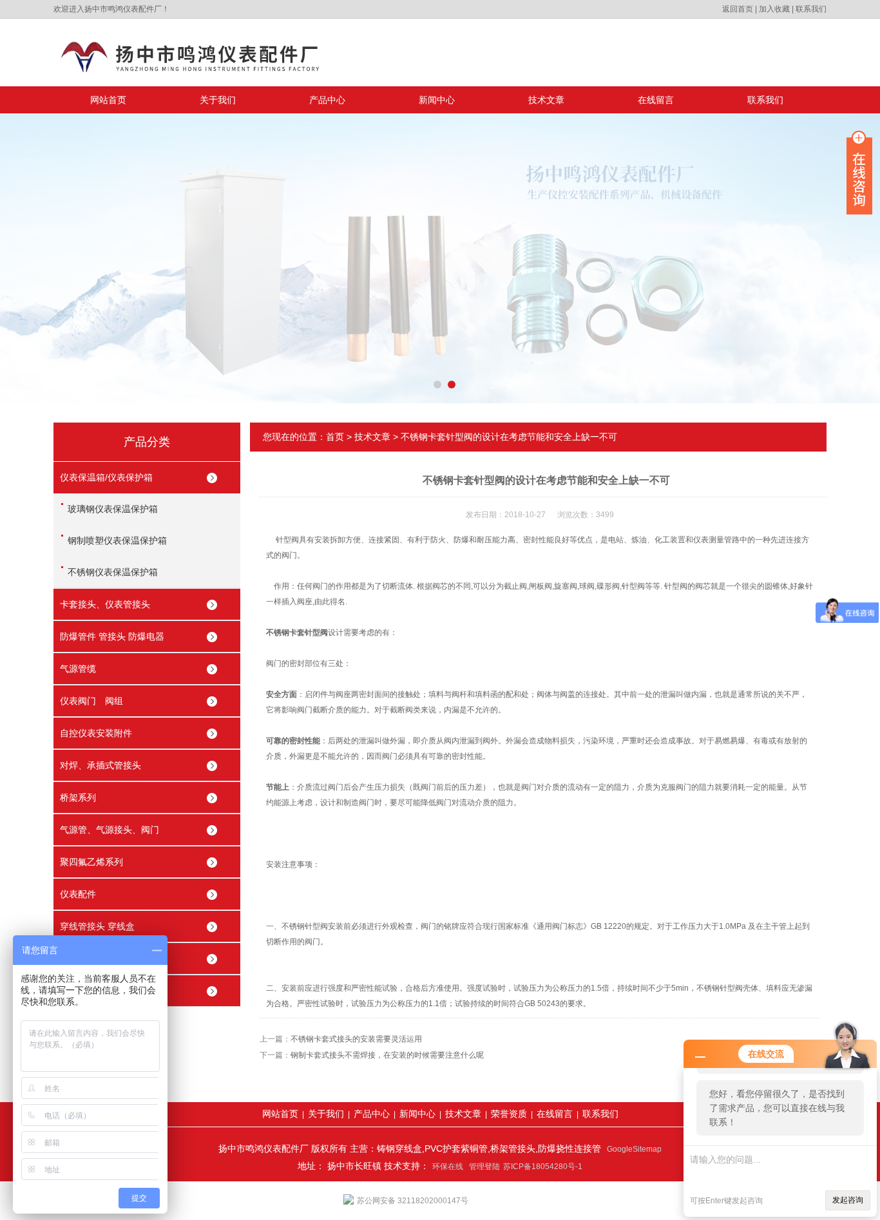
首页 (335, 437)
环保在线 (447, 1166)
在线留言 (656, 100)
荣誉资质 (509, 1114)
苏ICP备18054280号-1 (542, 1166)
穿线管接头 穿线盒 (97, 926)
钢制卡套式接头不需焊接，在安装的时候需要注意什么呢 (387, 1055)
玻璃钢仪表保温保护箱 (113, 509)
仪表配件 (78, 894)
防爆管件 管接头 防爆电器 (112, 636)
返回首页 (737, 9)
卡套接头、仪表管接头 (105, 604)
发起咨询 (847, 1200)
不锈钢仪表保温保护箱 (113, 572)
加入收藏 (774, 9)
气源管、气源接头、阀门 (109, 829)
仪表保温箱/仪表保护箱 (106, 477)
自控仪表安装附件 (96, 733)
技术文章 (546, 100)
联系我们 (811, 9)
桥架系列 (78, 797)
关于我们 (218, 100)
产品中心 (327, 100)
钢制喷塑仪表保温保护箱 (117, 540)
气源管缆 (78, 668)
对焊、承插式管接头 (100, 765)
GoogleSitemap (634, 1149)
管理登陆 (484, 1166)
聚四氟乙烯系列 (91, 862)
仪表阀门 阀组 (91, 701)
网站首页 (108, 100)
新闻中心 (437, 100)
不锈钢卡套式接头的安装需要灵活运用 (356, 1039)
